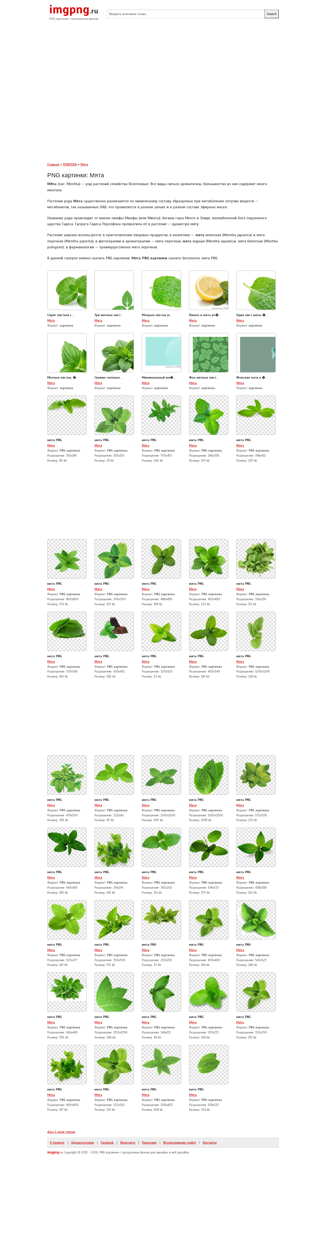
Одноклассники (82, 1142)
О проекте (57, 1142)
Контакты (210, 1142)
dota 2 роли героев (61, 1132)
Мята (51, 320)
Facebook (107, 1142)
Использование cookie (179, 1142)
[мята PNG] (66, 404)
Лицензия (149, 1142)
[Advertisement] (163, 62)
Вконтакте (127, 1142)
